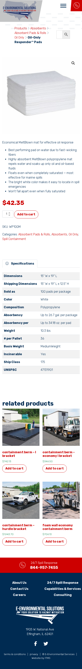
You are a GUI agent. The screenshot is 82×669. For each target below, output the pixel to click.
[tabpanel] (41, 325)
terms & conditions (15, 654)
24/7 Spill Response (62, 582)
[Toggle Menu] (63, 5)
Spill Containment (14, 239)
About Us (19, 582)
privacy (34, 654)
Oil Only (19, 37)
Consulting (63, 595)
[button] (73, 63)
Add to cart (26, 214)
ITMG (47, 658)
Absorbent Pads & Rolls (30, 33)
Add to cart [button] (14, 468)
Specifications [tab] (22, 263)
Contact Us (19, 589)
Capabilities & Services (62, 589)
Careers (19, 595)
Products (20, 28)
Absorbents (38, 28)
